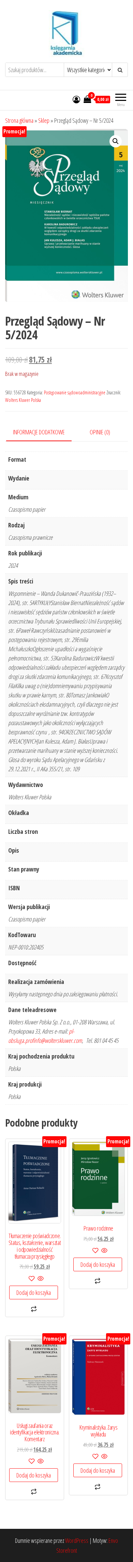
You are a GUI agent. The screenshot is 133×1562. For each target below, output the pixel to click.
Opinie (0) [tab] (100, 432)
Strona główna (19, 120)
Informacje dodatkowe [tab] (39, 432)
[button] (115, 141)
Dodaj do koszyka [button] (33, 1292)
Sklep (43, 120)
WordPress (76, 1540)
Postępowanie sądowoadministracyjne (74, 392)
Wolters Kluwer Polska (23, 400)
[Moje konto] (76, 99)
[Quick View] (40, 1279)
